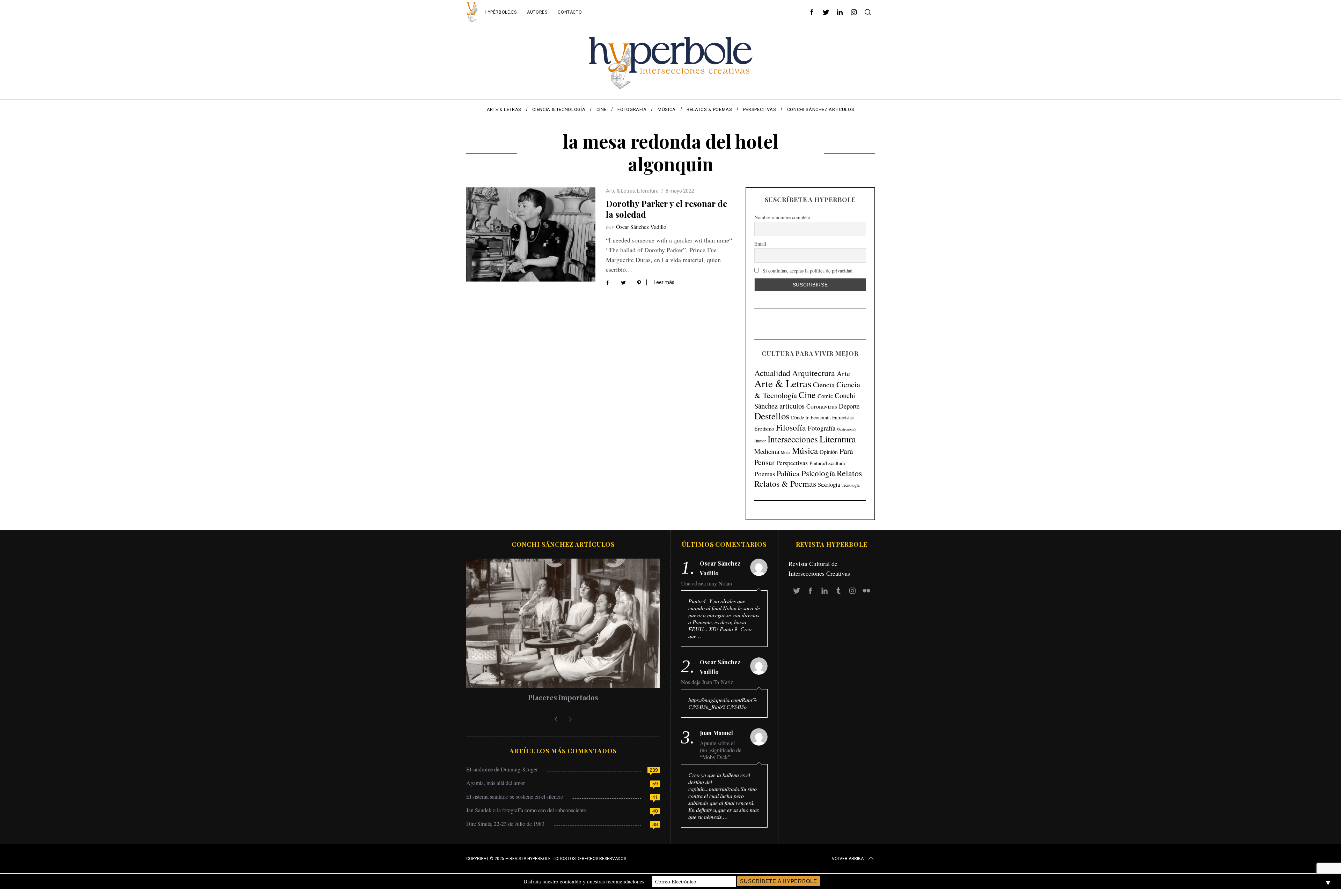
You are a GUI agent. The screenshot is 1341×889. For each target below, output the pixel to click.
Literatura (648, 191)
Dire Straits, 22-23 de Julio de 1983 (505, 823)
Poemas (764, 473)
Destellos (771, 416)
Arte (843, 373)
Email (760, 244)
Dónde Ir (800, 417)
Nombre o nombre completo (782, 217)
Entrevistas (842, 417)
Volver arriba (848, 858)
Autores (537, 12)
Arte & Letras (620, 191)
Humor (760, 440)
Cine (807, 395)
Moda (785, 452)
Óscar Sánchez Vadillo (641, 226)
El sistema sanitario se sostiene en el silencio (514, 796)
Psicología (818, 473)
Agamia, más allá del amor (495, 782)
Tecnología (850, 485)
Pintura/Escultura (827, 463)
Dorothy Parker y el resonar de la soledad (666, 209)
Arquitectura (813, 373)
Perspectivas (792, 462)
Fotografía (821, 428)
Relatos (849, 473)
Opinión (829, 452)
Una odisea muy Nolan (706, 583)
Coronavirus (821, 406)
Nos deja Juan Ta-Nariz (707, 682)
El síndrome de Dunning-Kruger (502, 769)
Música (805, 450)
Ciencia (824, 384)
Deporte (849, 406)
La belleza (585, 697)
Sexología (829, 484)
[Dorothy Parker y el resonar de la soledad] (530, 234)
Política (788, 473)
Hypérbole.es (500, 12)
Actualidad (772, 373)
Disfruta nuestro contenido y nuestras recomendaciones (583, 881)
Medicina (766, 451)
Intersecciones (793, 439)
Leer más (664, 282)
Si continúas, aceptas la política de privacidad (806, 270)
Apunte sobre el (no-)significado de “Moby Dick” (720, 750)
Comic (825, 396)
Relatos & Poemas (785, 483)
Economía (820, 417)
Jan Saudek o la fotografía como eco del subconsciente (526, 810)
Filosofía (791, 427)
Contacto (570, 12)
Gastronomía (846, 429)
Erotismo (764, 428)
